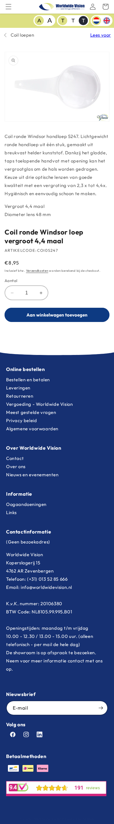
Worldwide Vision (47, 819)
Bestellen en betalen (28, 379)
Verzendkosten (37, 271)
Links (11, 512)
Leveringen (18, 388)
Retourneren (19, 396)
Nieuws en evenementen (32, 475)
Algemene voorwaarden (32, 429)
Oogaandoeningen (26, 504)
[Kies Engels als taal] (106, 20)
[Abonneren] (100, 708)
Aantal (11, 280)
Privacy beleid (21, 420)
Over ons (16, 466)
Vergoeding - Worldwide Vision (39, 404)
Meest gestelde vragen (31, 412)
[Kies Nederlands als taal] (96, 20)
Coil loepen (22, 35)
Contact (15, 458)
